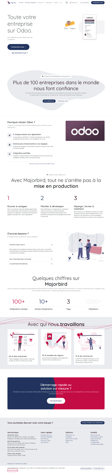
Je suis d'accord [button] (98, 468)
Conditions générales (97, 444)
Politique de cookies (13, 470)
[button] (66, 2)
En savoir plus (64, 76)
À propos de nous (46, 435)
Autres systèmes (96, 439)
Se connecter (85, 2)
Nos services (44, 439)
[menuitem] (21, 2)
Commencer (44, 442)
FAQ (67, 442)
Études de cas (70, 435)
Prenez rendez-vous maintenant (92, 422)
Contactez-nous (98, 2)
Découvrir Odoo (45, 440)
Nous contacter (95, 435)
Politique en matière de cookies (17, 463)
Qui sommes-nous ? (20, 53)
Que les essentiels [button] (86, 468)
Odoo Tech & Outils (71, 439)
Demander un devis (97, 437)
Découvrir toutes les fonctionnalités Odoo (42, 163)
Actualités (69, 437)
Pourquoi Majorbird (46, 437)
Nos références (49, 101)
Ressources (69, 440)
